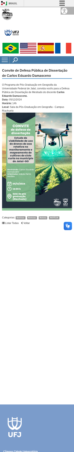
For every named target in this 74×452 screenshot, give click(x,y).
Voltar (26, 223)
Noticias (32, 218)
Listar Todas (12, 223)
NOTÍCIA (54, 218)
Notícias (20, 218)
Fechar (61, 16)
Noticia (43, 218)
